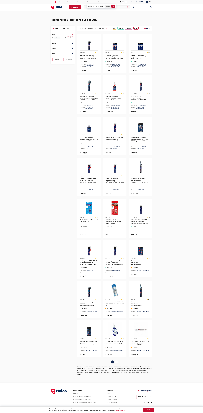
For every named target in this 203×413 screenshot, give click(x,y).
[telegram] (126, 2)
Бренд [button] (54, 43)
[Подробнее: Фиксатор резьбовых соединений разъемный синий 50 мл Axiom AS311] (99, 124)
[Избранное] (142, 7)
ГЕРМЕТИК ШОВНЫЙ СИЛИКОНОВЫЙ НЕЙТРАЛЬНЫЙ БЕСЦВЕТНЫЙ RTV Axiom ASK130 (114, 180)
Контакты (79, 2)
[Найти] (128, 7)
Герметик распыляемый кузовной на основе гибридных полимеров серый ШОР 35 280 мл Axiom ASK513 (114, 262)
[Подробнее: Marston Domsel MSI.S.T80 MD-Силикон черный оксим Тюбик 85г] (124, 289)
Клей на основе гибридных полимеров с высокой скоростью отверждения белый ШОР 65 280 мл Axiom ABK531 (88, 180)
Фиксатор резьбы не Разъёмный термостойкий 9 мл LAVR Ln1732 (113, 221)
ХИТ (114, 28)
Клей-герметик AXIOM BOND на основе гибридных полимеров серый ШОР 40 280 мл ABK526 (114, 139)
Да (113, 6)
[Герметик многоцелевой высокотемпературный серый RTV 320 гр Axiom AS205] (89, 84)
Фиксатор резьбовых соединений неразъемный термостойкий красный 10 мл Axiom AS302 (114, 57)
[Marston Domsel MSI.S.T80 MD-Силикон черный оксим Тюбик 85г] (114, 290)
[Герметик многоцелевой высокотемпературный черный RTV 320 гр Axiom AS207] (140, 167)
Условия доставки (112, 399)
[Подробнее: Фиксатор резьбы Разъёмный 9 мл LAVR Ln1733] (99, 206)
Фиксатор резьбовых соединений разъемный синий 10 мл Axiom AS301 (140, 57)
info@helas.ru (148, 392)
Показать (58, 59)
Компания (70, 2)
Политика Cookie (120, 410)
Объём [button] (54, 48)
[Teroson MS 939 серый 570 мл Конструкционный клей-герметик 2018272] (140, 329)
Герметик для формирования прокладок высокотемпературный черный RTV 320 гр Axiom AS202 (88, 303)
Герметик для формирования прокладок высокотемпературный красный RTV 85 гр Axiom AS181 (140, 262)
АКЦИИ (136, 28)
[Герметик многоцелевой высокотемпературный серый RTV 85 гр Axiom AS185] (140, 126)
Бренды (75, 393)
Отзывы (89, 2)
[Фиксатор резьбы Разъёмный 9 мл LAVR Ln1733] (89, 208)
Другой (108, 6)
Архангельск (101, 2)
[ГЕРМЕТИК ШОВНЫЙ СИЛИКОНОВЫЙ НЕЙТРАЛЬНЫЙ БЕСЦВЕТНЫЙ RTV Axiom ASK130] (114, 167)
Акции (52, 2)
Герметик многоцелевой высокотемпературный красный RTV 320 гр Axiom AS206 (88, 57)
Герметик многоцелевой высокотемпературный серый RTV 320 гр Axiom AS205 (89, 98)
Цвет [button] (53, 53)
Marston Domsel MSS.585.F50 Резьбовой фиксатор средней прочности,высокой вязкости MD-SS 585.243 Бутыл (114, 343)
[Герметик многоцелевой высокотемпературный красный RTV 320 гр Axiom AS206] (89, 43)
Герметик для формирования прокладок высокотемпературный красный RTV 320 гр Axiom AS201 (140, 303)
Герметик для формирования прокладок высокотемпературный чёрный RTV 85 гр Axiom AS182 (88, 343)
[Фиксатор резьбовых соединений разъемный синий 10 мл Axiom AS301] (140, 43)
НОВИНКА (120, 28)
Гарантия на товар (112, 402)
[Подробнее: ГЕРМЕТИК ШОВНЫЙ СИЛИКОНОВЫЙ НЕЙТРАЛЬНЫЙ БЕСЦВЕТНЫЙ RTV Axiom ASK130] (124, 165)
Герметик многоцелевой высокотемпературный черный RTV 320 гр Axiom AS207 (139, 180)
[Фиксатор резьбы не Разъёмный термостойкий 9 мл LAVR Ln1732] (114, 208)
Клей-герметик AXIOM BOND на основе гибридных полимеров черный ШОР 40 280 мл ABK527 (139, 221)
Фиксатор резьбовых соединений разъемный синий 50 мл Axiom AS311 (89, 139)
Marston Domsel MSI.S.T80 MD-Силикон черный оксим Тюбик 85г (114, 303)
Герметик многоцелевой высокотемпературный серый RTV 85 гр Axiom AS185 (140, 139)
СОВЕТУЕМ (129, 28)
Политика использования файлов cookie (84, 402)
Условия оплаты (111, 396)
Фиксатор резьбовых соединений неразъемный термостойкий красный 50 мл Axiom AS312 (114, 98)
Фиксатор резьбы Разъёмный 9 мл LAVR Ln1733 (89, 220)
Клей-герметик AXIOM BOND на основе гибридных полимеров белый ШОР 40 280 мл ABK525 (88, 262)
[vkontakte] (123, 2)
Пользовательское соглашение (82, 399)
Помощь (109, 393)
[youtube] (120, 2)
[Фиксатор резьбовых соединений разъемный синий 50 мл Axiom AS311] (89, 126)
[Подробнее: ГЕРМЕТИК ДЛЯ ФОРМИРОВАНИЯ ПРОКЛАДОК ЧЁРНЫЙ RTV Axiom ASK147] (150, 83)
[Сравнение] (133, 7)
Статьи (61, 2)
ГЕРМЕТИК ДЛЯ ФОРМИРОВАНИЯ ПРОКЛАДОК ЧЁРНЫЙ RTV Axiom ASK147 (139, 98)
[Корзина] (151, 7)
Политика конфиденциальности (82, 396)
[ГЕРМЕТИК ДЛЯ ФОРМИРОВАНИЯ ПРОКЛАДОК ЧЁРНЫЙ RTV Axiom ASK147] (140, 84)
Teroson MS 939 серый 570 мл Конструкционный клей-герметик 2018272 (140, 343)
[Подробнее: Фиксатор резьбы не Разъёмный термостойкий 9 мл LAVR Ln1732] (124, 206)
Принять (148, 409)
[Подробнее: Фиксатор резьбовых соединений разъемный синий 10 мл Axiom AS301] (150, 42)
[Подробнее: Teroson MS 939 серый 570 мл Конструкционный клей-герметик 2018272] (150, 328)
